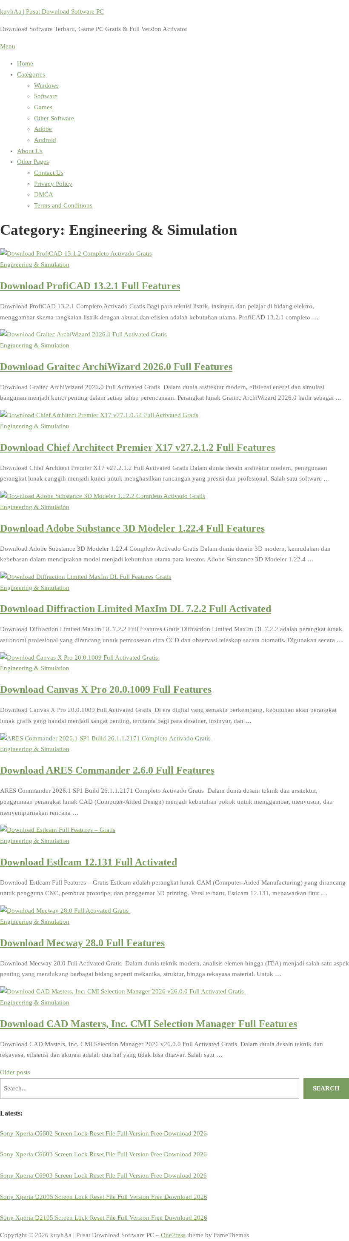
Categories (31, 74)
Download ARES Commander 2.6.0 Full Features (107, 770)
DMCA (43, 194)
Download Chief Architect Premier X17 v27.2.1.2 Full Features (137, 447)
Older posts (15, 1072)
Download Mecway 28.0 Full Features (82, 942)
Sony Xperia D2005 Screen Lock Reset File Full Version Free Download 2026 (103, 1196)
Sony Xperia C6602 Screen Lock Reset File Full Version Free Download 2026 (103, 1133)
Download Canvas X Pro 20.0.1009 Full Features (106, 689)
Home (25, 63)
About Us (30, 151)
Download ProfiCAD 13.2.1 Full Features (90, 285)
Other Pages (33, 161)
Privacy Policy (53, 183)
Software (45, 96)
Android (45, 140)
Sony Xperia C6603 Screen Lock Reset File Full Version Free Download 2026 (103, 1154)
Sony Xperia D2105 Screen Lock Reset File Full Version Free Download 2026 (103, 1217)
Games (43, 107)
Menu (7, 46)
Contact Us (48, 172)
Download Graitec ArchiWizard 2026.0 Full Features (116, 366)
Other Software (54, 118)
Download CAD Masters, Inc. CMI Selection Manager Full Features (148, 1023)
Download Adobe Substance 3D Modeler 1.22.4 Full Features (132, 528)
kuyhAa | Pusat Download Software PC (52, 11)
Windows (46, 85)
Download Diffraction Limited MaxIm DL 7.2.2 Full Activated (135, 608)
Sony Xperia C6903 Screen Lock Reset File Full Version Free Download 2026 (103, 1175)
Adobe (43, 128)
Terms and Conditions (63, 205)
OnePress (173, 1235)
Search (326, 1088)
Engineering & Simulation (34, 264)
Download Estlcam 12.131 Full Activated (88, 862)
